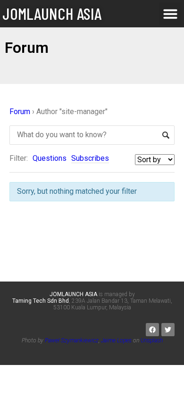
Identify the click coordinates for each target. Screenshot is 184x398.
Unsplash (152, 340)
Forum (19, 111)
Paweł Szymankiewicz (72, 340)
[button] (170, 13)
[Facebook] (152, 329)
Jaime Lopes (116, 340)
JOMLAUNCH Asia (51, 13)
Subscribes (90, 158)
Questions (50, 158)
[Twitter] (168, 329)
